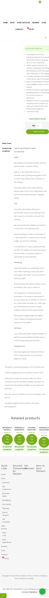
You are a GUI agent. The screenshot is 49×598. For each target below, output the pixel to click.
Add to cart (39, 132)
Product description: (6, 149)
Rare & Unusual (5, 513)
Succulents (6, 504)
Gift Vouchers (6, 520)
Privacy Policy (33, 576)
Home (5, 23)
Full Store (5, 483)
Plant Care (4, 534)
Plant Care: (6, 143)
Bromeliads (6, 500)
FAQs (44, 23)
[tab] (7, 143)
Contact (19, 29)
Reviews (35, 23)
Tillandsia (5, 508)
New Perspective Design (24, 578)
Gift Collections (6, 488)
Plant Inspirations (6, 541)
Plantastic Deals (6, 494)
